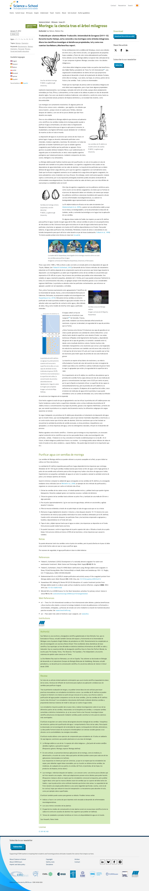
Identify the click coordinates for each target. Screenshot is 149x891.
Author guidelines (84, 13)
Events (57, 13)
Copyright (49, 859)
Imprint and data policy (17, 864)
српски (14, 76)
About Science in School (18, 859)
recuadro (77, 235)
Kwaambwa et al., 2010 (47, 298)
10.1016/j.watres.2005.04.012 (90, 579)
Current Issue (19, 13)
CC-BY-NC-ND (44, 831)
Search (130, 5)
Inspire (36, 13)
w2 (69, 317)
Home (12, 13)
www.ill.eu (85, 614)
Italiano (14, 67)
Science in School (44, 22)
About (64, 13)
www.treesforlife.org (63, 610)
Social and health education (19, 51)
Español (14, 79)
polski (14, 70)
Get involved (72, 13)
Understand (44, 13)
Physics (27, 49)
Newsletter (122, 5)
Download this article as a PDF (124, 36)
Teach (52, 13)
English (14, 61)
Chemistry (24, 43)
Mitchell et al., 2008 (68, 483)
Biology (18, 43)
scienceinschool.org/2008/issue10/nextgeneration (70, 593)
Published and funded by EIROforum (21, 882)
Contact (113, 5)
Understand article (31, 26)
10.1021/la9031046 (55, 587)
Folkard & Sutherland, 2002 (62, 267)
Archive (77, 859)
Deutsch (15, 64)
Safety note (50, 862)
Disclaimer (49, 864)
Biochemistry (22, 46)
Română (15, 73)
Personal (21, 49)
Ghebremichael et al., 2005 (71, 207)
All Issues (29, 13)
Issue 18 (61, 22)
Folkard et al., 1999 (102, 232)
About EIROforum (16, 862)
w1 (104, 69)
